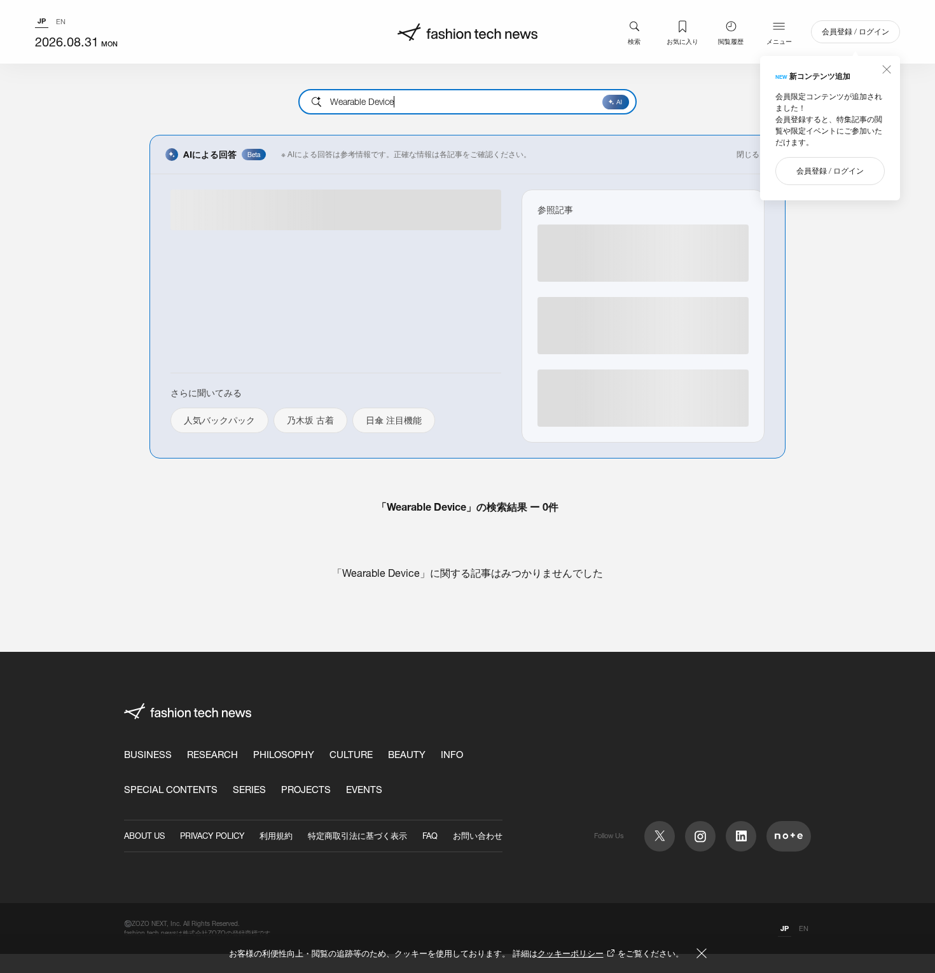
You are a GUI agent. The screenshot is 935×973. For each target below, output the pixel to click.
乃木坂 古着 (310, 420)
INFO (452, 754)
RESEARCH (212, 754)
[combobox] (467, 101)
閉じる (748, 154)
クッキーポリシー (570, 953)
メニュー (779, 41)
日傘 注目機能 (394, 420)
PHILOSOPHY (283, 754)
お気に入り (682, 41)
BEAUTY (407, 754)
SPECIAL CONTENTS (171, 789)
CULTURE (351, 754)
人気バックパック (219, 420)
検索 (634, 41)
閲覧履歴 (731, 41)
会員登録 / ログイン (855, 31)
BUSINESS (148, 754)
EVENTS (364, 789)
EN (61, 21)
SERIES (249, 789)
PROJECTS (306, 789)
